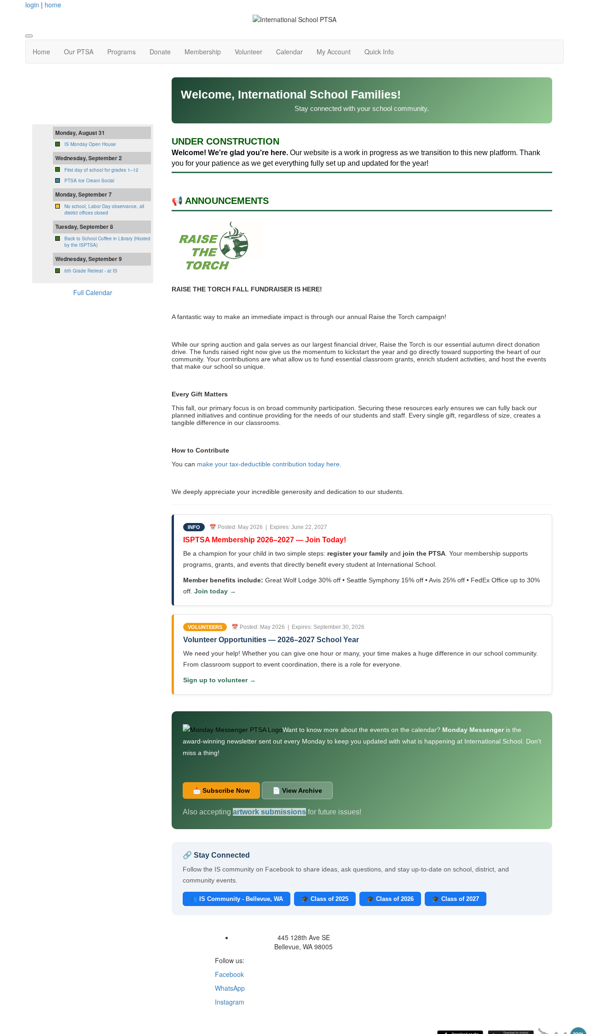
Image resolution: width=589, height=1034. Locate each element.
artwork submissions (269, 812)
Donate (160, 51)
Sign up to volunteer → (219, 680)
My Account (334, 51)
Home (41, 51)
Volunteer (248, 51)
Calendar (289, 51)
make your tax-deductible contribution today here (268, 464)
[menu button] (29, 36)
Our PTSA (78, 51)
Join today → (215, 591)
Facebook (229, 974)
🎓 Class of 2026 (390, 899)
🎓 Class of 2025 (324, 899)
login (32, 4)
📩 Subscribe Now (221, 790)
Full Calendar (92, 292)
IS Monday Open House (90, 144)
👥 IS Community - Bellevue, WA (236, 899)
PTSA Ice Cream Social (89, 180)
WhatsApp (230, 988)
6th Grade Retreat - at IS (90, 270)
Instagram (229, 1001)
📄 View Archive (297, 790)
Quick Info (379, 51)
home (53, 4)
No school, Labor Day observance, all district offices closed (104, 209)
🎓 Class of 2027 (455, 899)
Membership (203, 51)
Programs (121, 51)
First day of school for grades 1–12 (101, 170)
